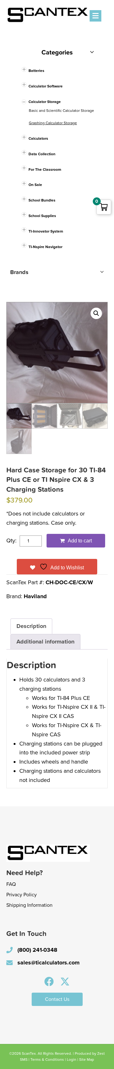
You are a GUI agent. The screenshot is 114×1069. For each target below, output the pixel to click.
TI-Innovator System (45, 231)
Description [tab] (31, 626)
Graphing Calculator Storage (53, 123)
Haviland (35, 596)
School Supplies (42, 216)
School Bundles (41, 200)
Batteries (36, 70)
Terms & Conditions (47, 1059)
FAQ (11, 884)
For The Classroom (44, 169)
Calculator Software (45, 86)
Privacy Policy (21, 895)
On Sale (35, 184)
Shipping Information (29, 905)
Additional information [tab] (45, 641)
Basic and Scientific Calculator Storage (61, 110)
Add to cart (80, 540)
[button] (96, 313)
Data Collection (41, 154)
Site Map (86, 1059)
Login (71, 1059)
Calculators (38, 138)
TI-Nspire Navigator (45, 247)
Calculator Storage (44, 101)
